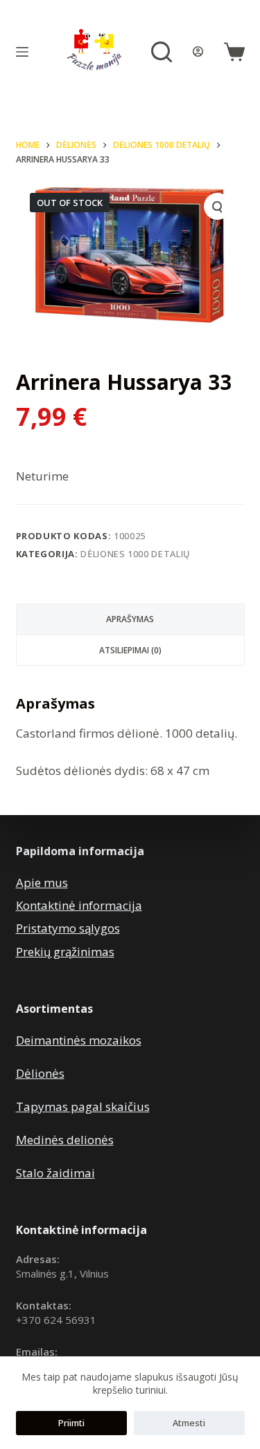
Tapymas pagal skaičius (83, 1106)
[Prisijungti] (198, 51)
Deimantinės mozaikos (78, 1040)
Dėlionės (40, 1073)
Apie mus (42, 882)
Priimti (71, 1423)
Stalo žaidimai (55, 1173)
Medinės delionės (65, 1140)
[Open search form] (161, 51)
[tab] (130, 619)
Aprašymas (130, 619)
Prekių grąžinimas (65, 952)
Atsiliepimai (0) (130, 650)
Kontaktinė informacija (79, 905)
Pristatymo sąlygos (68, 928)
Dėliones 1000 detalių (135, 554)
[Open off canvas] (22, 52)
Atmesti (189, 1423)
